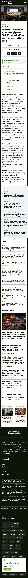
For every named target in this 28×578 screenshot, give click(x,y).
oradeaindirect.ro (14, 60)
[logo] (7, 2)
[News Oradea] (9, 46)
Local (4, 24)
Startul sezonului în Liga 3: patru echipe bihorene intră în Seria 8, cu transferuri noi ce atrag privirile (15, 214)
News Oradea (16, 45)
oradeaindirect (8, 62)
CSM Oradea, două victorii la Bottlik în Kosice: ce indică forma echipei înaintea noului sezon (15, 233)
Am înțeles (7, 569)
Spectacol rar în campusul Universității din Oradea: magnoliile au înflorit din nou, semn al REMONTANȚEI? (15, 205)
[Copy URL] (19, 53)
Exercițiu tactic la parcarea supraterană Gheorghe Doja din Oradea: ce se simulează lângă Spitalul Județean (14, 196)
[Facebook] (8, 53)
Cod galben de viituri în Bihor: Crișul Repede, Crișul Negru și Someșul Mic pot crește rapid (13, 297)
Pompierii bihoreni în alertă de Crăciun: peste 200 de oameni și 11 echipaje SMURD (21, 419)
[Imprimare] (15, 53)
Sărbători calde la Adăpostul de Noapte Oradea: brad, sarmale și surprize (7, 420)
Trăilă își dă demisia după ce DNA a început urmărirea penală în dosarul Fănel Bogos (12, 304)
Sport (6, 211)
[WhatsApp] (12, 53)
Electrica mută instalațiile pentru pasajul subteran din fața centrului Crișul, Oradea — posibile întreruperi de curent (13, 289)
